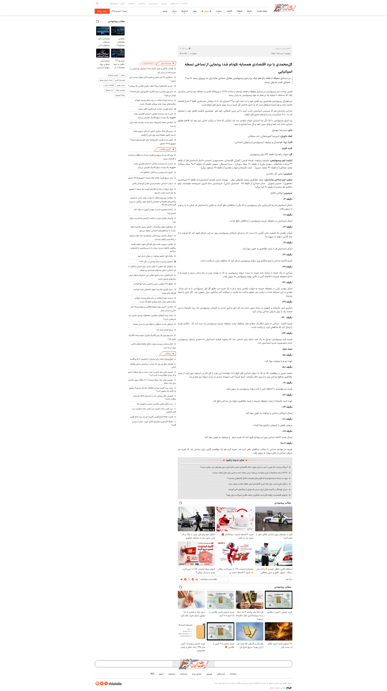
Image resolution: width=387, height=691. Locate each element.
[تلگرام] (97, 683)
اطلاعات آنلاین (284, 7)
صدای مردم (153, 3)
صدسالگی (174, 3)
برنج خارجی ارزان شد (164, 329)
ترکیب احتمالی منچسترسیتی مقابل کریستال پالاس (152, 183)
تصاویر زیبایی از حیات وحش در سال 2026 (156, 261)
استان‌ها (184, 11)
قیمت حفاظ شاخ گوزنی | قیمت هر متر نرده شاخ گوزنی (151, 416)
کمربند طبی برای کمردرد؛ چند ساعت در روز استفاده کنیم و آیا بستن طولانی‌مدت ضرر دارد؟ (152, 373)
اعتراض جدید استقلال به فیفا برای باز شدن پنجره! (153, 324)
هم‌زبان (164, 3)
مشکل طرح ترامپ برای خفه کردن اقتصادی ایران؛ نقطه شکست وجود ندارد (258, 483)
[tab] (167, 63)
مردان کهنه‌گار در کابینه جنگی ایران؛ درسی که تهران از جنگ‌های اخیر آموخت (258, 489)
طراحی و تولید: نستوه (278, 687)
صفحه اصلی (286, 48)
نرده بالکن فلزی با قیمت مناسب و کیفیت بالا (155, 404)
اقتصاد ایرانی (109, 85)
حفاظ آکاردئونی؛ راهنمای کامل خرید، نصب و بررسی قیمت (154, 423)
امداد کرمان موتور (106, 80)
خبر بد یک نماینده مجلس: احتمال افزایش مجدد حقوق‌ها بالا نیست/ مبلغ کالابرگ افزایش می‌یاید (154, 115)
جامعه (249, 11)
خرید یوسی (121, 85)
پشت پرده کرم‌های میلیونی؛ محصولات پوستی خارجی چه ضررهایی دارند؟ (152, 317)
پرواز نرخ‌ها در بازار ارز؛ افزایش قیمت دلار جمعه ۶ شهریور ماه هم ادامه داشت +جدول (152, 190)
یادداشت (141, 3)
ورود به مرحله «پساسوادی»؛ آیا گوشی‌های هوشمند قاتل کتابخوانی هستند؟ (257, 478)
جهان (195, 11)
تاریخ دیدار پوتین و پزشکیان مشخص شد (156, 172)
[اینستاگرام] (106, 683)
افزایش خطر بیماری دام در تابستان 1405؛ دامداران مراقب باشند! (154, 397)
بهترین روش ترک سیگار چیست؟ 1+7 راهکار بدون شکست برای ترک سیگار (152, 381)
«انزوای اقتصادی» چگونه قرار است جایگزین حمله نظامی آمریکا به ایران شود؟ (257, 495)
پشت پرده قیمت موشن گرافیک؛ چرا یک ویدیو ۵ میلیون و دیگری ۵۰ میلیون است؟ (152, 389)
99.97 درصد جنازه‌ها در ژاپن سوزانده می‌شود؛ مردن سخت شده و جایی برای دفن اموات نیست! (250, 472)
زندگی (174, 11)
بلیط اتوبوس (120, 95)
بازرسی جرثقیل (113, 75)
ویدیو (165, 11)
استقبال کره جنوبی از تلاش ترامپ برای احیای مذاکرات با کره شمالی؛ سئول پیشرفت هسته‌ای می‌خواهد (152, 268)
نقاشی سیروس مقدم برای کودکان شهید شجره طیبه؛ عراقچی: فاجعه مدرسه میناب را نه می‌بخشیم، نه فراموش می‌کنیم (153, 248)
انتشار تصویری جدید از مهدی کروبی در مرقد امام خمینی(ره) (155, 211)
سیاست (219, 11)
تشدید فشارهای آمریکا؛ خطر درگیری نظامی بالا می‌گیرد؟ (150, 86)
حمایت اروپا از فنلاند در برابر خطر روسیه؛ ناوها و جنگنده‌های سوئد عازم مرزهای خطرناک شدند (155, 102)
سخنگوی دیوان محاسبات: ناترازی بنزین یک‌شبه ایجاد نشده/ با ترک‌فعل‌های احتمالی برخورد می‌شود (153, 228)
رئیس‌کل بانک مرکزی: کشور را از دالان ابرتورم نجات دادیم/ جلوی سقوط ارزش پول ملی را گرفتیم (154, 133)
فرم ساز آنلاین (120, 80)
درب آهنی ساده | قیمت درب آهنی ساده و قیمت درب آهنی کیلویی (154, 410)
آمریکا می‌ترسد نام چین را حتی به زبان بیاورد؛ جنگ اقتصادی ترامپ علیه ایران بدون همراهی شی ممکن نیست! (244, 467)
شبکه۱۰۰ (184, 3)
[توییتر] (102, 683)
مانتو (123, 75)
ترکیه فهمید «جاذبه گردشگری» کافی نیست (155, 109)
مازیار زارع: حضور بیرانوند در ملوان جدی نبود (155, 256)
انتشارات (131, 3)
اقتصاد (229, 11)
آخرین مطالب (165, 149)
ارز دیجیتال (109, 90)
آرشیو (123, 3)
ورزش (206, 11)
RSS (152, 674)
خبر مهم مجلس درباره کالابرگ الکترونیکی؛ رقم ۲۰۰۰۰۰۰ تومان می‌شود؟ (153, 93)
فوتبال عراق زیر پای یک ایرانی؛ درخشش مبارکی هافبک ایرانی (153, 365)
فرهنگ (239, 11)
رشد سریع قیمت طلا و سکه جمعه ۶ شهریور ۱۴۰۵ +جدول (150, 178)
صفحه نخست (262, 11)
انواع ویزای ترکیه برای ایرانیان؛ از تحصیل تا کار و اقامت (151, 359)
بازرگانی (168, 353)
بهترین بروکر (120, 90)
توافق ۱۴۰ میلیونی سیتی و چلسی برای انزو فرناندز (153, 283)
